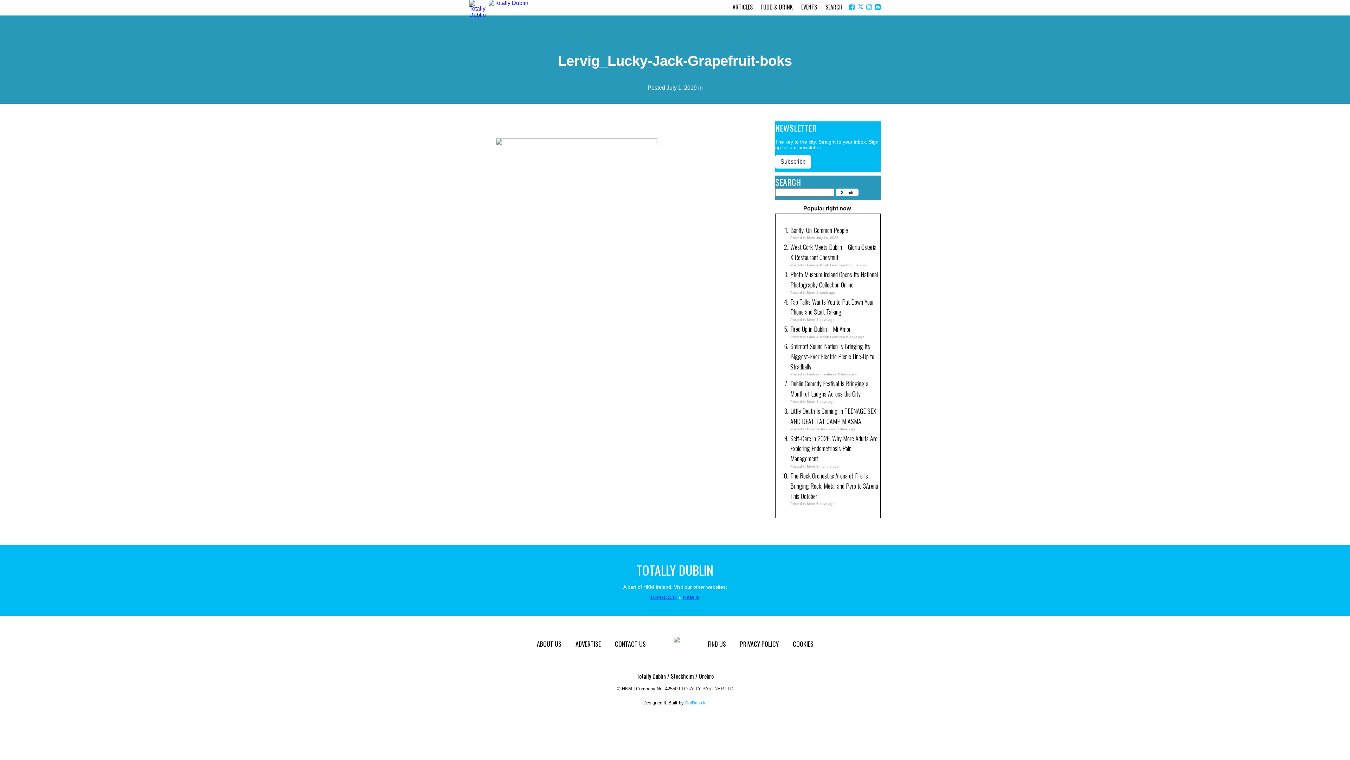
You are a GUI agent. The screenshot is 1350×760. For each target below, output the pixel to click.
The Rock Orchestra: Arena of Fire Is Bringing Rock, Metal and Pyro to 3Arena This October (834, 486)
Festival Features (822, 374)
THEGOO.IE (663, 597)
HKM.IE (691, 597)
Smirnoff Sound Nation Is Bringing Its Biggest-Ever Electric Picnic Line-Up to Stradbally (832, 356)
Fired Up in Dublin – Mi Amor (820, 329)
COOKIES (803, 643)
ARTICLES (743, 7)
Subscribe (793, 162)
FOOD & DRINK (777, 7)
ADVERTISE (588, 643)
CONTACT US (630, 643)
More (811, 238)
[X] (861, 7)
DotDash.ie (696, 703)
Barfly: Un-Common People (819, 230)
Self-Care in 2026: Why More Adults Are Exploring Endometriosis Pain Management (834, 448)
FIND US (717, 643)
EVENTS (809, 7)
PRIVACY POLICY (759, 643)
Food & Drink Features (826, 265)
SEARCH (833, 7)
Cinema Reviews (821, 429)
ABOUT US (549, 643)
